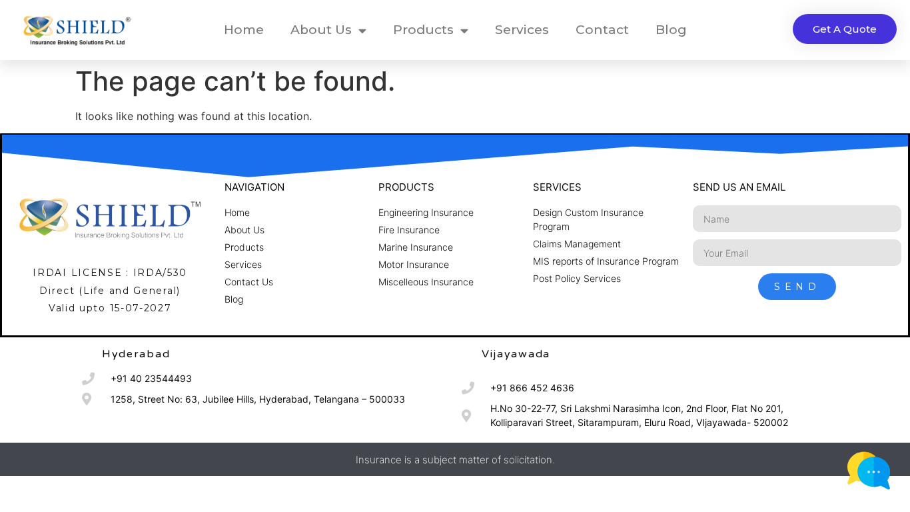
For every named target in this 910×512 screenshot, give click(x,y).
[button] (845, 29)
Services (522, 29)
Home (244, 29)
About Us (321, 29)
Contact (602, 29)
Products (423, 29)
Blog (671, 29)
